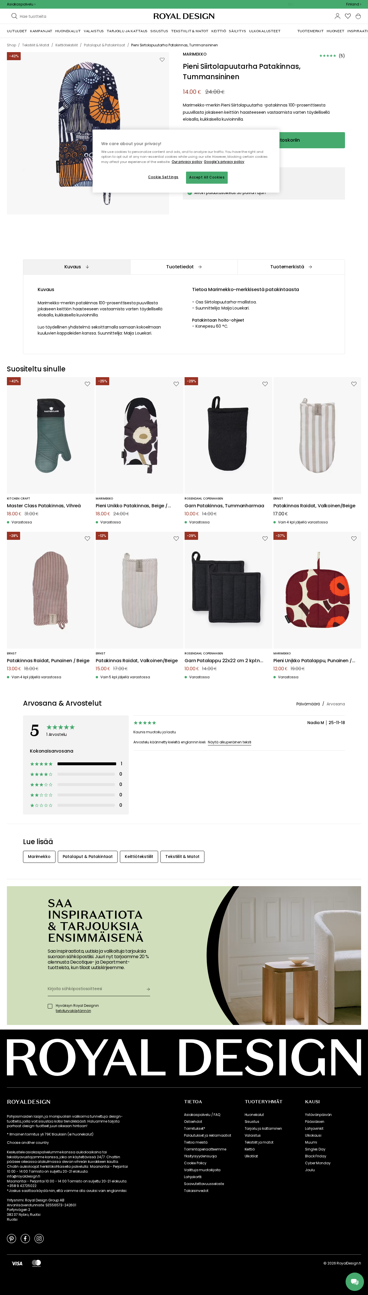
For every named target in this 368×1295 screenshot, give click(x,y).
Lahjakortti (193, 1177)
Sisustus (252, 1121)
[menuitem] (17, 31)
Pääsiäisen (314, 1121)
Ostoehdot (193, 1121)
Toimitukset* (194, 1128)
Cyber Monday (317, 1163)
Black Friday (315, 1156)
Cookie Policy (195, 1163)
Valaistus (253, 1135)
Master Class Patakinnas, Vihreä (44, 506)
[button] (353, 4)
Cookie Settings (163, 177)
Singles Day (315, 1149)
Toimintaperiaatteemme (205, 1149)
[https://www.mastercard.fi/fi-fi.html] (36, 1263)
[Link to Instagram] (39, 1238)
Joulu (310, 1170)
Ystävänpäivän (318, 1114)
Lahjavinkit (314, 1128)
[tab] (76, 267)
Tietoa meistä (196, 1142)
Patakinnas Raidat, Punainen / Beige (48, 660)
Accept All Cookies (207, 177)
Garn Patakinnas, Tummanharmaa (224, 506)
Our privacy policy (187, 161)
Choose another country (28, 1142)
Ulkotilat (251, 1156)
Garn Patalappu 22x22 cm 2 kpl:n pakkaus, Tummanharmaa (222, 660)
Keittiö (250, 1149)
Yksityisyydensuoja (200, 1156)
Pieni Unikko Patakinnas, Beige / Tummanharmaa (132, 506)
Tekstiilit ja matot (259, 1142)
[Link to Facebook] (25, 1238)
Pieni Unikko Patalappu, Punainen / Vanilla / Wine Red (312, 660)
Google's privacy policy (224, 161)
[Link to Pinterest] (11, 1238)
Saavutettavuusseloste (204, 1184)
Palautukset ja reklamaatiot (207, 1135)
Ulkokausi (313, 1135)
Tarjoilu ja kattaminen (263, 1128)
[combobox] (353, 4)
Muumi (311, 1142)
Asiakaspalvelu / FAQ (202, 1114)
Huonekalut (254, 1114)
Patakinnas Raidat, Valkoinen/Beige (314, 506)
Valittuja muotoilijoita (202, 1170)
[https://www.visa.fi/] (17, 1263)
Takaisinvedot (196, 1191)
